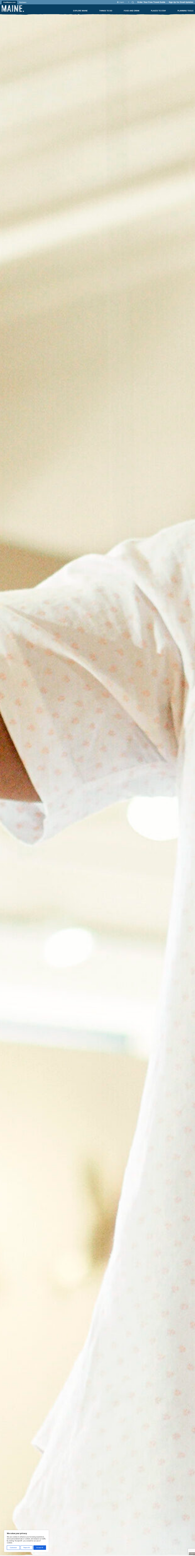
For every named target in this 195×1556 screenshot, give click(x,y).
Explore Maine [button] (80, 11)
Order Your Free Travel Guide (151, 2)
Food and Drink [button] (131, 11)
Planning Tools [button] (185, 11)
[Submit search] (132, 2)
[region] (26, 1541)
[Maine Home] (13, 8)
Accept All (39, 1547)
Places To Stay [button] (158, 11)
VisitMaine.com (9, 2)
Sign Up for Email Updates (181, 2)
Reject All (26, 1547)
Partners (22, 2)
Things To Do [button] (105, 11)
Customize (13, 1547)
